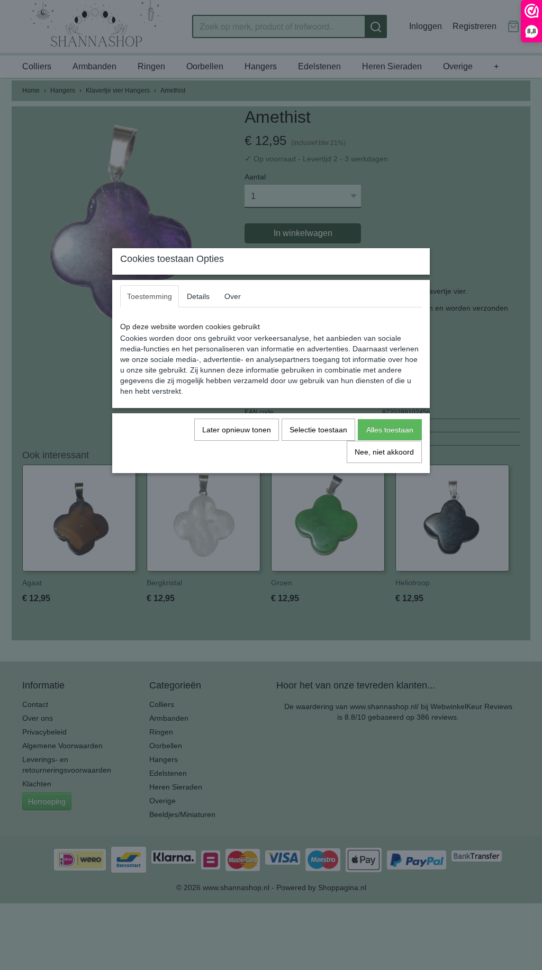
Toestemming (149, 296)
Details (198, 296)
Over (232, 296)
